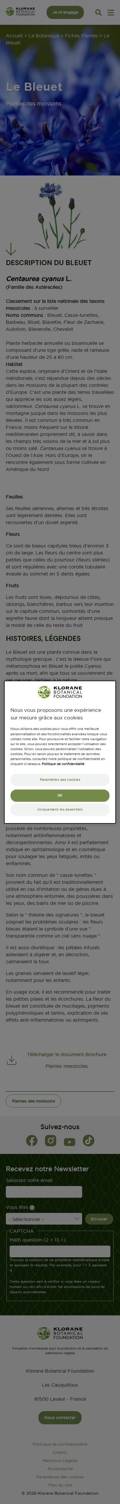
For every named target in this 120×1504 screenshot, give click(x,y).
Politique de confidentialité (63, 764)
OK (60, 795)
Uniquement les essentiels (59, 809)
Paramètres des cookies (60, 779)
